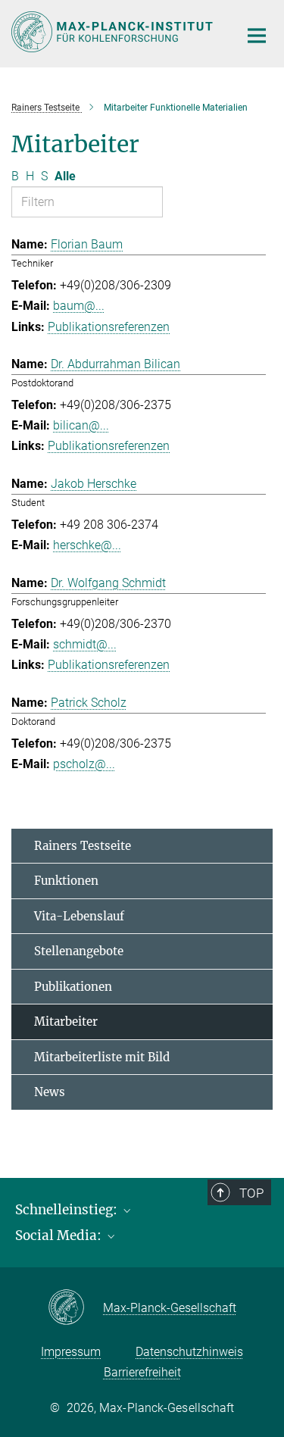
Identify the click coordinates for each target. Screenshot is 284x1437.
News (49, 1092)
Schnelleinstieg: (67, 1209)
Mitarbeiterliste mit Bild (102, 1057)
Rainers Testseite (82, 846)
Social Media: (60, 1235)
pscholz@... (84, 764)
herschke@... (87, 545)
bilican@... (81, 425)
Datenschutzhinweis (189, 1352)
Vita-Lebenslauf (79, 916)
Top (251, 1193)
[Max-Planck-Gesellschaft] (75, 1308)
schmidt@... (85, 644)
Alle (65, 176)
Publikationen (73, 986)
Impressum (71, 1352)
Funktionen (66, 880)
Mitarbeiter (66, 1021)
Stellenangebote (78, 951)
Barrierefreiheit (142, 1372)
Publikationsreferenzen (109, 327)
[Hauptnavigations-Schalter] (257, 35)
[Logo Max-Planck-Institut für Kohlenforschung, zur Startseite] (113, 31)
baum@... (79, 305)
